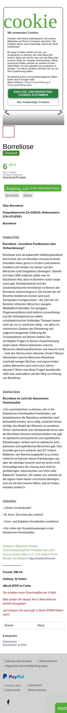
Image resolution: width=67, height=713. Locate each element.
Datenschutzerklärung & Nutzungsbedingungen (29, 83)
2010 (23, 644)
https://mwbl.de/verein (42, 558)
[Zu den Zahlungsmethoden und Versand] (13, 678)
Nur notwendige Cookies (33, 102)
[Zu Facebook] (8, 702)
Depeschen (10, 641)
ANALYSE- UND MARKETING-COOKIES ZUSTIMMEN (33, 93)
